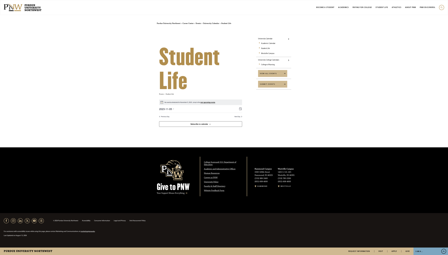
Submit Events (267, 84)
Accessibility (86, 221)
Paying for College (362, 7)
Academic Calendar (268, 43)
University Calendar (265, 39)
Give (408, 251)
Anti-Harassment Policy (138, 221)
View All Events (268, 73)
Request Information (359, 251)
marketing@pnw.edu (87, 231)
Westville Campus (267, 53)
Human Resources (212, 173)
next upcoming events (207, 102)
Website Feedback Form (214, 190)
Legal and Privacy (120, 221)
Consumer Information (102, 221)
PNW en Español (427, 7)
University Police (211, 182)
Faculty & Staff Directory (214, 186)
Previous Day (165, 116)
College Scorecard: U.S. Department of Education (220, 163)
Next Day (237, 116)
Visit (380, 251)
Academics (343, 7)
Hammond (262, 186)
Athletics (396, 7)
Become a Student (325, 7)
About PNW (410, 7)
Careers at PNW (211, 177)
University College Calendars (268, 60)
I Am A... (419, 251)
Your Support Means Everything (170, 193)
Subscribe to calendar (199, 124)
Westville (286, 186)
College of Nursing (268, 65)
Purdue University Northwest (28, 251)
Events (161, 94)
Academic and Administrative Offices (219, 169)
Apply (394, 251)
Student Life (382, 7)
